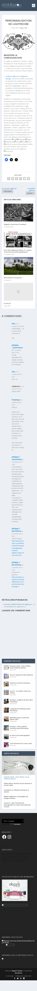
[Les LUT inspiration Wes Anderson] (6, 676)
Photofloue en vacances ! (13, 278)
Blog (21, 28)
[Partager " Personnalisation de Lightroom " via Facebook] (9, 179)
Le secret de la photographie (20, 735)
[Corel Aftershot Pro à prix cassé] (6, 744)
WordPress (18, 973)
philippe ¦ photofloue (17, 346)
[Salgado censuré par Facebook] (18, 212)
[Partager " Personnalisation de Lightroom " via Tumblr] (17, 179)
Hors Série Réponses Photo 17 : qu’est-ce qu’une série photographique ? (18, 251)
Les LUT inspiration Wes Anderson (21, 675)
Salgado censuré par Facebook (15, 224)
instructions (17, 86)
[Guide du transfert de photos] (6, 684)
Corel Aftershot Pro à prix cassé (21, 743)
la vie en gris (10, 976)
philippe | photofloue (17, 458)
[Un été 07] (18, 292)
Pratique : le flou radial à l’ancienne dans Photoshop (19, 727)
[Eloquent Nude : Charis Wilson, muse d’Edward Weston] (6, 667)
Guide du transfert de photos (20, 683)
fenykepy (16, 400)
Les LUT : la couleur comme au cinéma (20, 692)
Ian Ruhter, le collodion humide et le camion (16, 791)
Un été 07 (7, 303)
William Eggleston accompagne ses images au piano (16, 797)
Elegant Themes (17, 971)
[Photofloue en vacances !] (18, 266)
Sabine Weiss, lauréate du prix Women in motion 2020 (18, 784)
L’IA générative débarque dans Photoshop (20, 710)
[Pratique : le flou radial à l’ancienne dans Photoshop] (6, 727)
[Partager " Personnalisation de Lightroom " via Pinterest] (20, 179)
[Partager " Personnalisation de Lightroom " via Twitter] (13, 179)
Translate (17, 824)
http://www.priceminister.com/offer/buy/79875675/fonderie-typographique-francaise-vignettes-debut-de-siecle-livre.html (18, 548)
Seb (13, 323)
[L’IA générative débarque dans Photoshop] (6, 710)
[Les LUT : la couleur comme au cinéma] (6, 692)
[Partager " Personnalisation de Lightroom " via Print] (28, 179)
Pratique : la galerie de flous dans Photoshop (21, 701)
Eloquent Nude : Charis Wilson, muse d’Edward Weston (20, 667)
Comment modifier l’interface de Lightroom (18, 604)
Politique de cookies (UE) (23, 976)
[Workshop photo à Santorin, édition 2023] (6, 718)
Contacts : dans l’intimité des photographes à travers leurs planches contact (17, 804)
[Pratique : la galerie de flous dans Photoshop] (6, 701)
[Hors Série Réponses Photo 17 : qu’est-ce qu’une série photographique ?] (18, 238)
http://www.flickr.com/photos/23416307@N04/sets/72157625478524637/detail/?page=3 (18, 582)
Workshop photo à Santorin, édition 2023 (19, 718)
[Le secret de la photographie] (6, 736)
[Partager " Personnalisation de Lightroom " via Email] (24, 179)
